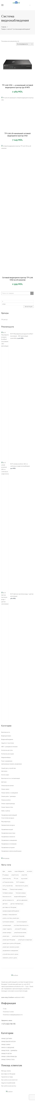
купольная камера (8, 922)
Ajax (4, 871)
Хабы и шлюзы (5, 811)
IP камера (6, 875)
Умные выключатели (7, 785)
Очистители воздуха (7, 818)
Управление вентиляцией (9, 815)
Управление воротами (8, 833)
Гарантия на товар (7, 1077)
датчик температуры (16, 904)
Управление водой (7, 829)
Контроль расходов (7, 754)
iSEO (23, 997)
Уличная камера (21, 893)
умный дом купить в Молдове (11, 943)
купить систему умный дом (11, 918)
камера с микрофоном (10, 914)
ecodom (29, 871)
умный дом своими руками (11, 947)
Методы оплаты (6, 1071)
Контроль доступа (7, 750)
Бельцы (5, 889)
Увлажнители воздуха (8, 825)
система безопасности (21, 925)
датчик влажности (8, 900)
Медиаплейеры (6, 757)
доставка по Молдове (9, 907)
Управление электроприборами (11, 851)
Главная (3, 27)
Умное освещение (7, 1047)
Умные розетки (6, 800)
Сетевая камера (8, 893)
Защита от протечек (7, 743)
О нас (5, 1009)
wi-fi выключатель (8, 882)
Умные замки (5, 789)
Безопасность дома (22, 886)
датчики (5, 904)
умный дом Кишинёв (18, 936)
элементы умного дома (10, 958)
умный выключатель (20, 932)
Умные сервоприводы (8, 803)
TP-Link (3, 319)
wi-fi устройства (8, 886)
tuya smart (24, 878)
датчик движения (22, 900)
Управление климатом (8, 836)
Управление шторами (8, 847)
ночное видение (22, 922)
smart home (15, 875)
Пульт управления (6, 761)
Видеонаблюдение (7, 739)
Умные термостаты (7, 807)
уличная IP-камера (20, 929)
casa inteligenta (19, 871)
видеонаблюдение (20, 896)
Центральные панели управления (11, 764)
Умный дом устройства (8, 768)
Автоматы (4, 771)
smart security (7, 878)
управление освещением (10, 950)
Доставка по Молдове (8, 1074)
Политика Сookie (8, 1012)
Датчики (4, 782)
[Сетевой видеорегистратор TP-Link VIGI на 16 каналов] (17, 209)
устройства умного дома (10, 954)
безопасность (7, 896)
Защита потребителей (8, 1083)
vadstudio (17, 997)
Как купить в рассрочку (8, 1086)
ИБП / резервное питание (9, 746)
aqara (10, 871)
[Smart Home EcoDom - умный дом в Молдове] (16, 2)
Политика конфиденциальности (13, 1015)
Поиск (32, 293)
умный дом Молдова (9, 940)
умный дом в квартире (25, 940)
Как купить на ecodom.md (9, 1080)
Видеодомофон (6, 736)
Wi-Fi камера (20, 882)
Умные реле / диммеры (8, 796)
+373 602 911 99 (8, 1024)
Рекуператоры (5, 821)
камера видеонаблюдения (11, 911)
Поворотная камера (16, 889)
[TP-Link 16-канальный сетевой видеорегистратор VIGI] (17, 113)
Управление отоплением (8, 844)
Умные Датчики (6, 1038)
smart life (24, 875)
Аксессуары (5, 775)
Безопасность (5, 732)
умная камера (7, 932)
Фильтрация (28, 306)
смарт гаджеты (7, 929)
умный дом (6, 936)
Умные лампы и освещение (9, 793)
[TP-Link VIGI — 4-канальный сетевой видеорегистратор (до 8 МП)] (17, 64)
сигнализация (7, 925)
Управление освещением (9, 840)
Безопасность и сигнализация (10, 778)
